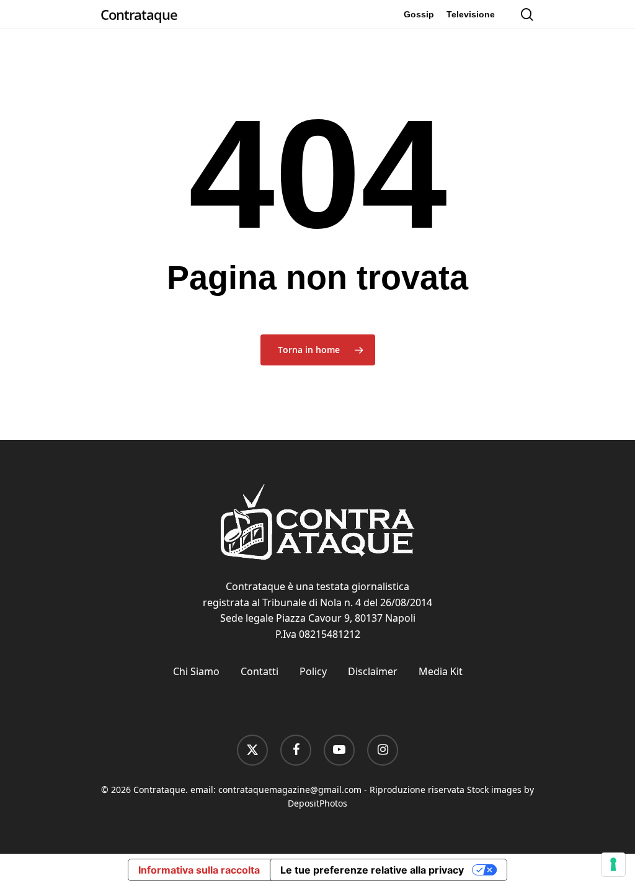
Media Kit (441, 671)
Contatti (259, 671)
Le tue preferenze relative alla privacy (372, 870)
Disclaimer (372, 671)
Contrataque (138, 14)
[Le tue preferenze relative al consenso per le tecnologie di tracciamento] (613, 864)
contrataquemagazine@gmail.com (290, 789)
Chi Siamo (196, 671)
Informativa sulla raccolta (199, 870)
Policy (313, 671)
